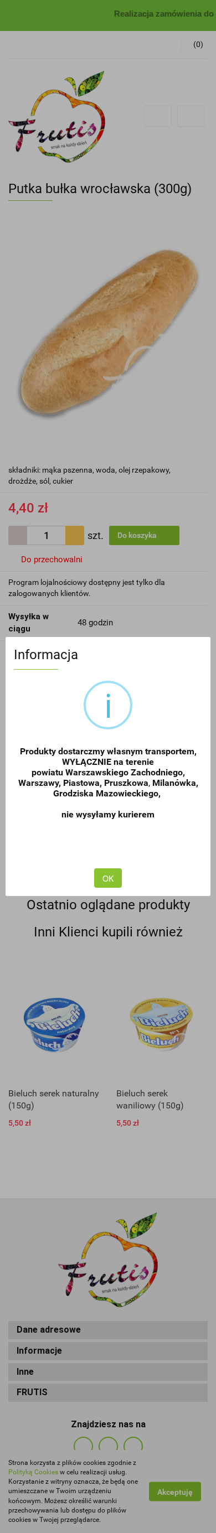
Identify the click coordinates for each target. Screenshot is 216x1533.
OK (108, 878)
